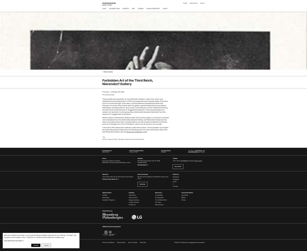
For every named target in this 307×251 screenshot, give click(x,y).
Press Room (132, 195)
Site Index (143, 242)
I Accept (35, 245)
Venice (183, 200)
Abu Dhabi (184, 195)
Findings (105, 92)
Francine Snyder (109, 94)
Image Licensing (134, 200)
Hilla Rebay (121, 139)
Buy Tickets (178, 166)
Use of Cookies (132, 242)
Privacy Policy (121, 242)
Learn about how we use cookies (13, 240)
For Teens (158, 202)
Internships (105, 197)
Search (202, 3)
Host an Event (133, 197)
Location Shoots (134, 202)
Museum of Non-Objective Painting (134, 139)
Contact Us (132, 204)
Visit (104, 9)
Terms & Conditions (108, 242)
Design (116, 139)
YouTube (175, 186)
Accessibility (159, 195)
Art (133, 9)
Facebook (176, 177)
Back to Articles (108, 72)
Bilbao (183, 197)
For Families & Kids (161, 200)
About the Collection (134, 132)
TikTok (175, 181)
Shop (165, 9)
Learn (140, 9)
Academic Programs (108, 200)
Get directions (142, 165)
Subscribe (142, 184)
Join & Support (153, 9)
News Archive (159, 204)
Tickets (185, 3)
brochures (110, 139)
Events (125, 9)
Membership (194, 3)
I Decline (46, 245)
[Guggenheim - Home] (109, 4)
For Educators (159, 197)
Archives (104, 139)
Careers (104, 195)
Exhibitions (114, 9)
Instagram (176, 179)
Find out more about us (109, 179)
